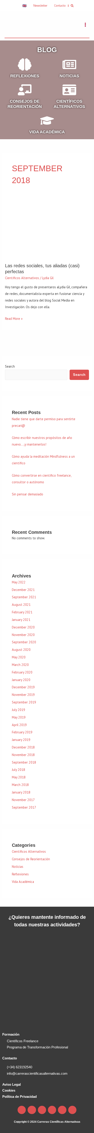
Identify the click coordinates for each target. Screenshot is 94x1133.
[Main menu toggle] (85, 24)
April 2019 (19, 725)
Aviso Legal (11, 1084)
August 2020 (21, 649)
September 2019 (24, 702)
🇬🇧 (24, 5)
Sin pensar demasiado (27, 494)
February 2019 (22, 732)
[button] (72, 5)
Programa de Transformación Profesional (37, 1047)
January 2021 (21, 619)
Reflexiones (24, 76)
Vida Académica (47, 132)
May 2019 (19, 717)
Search (10, 366)
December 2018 (23, 747)
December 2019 (23, 687)
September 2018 (24, 762)
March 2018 (20, 785)
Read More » (14, 318)
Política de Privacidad (19, 1096)
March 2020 (20, 665)
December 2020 (23, 627)
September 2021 (24, 597)
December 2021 (23, 590)
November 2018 (23, 755)
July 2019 (18, 710)
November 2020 (23, 635)
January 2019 (21, 740)
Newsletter (40, 5)
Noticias (69, 76)
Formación (10, 1034)
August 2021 (21, 604)
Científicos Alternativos (22, 278)
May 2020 (19, 657)
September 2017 (24, 807)
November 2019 (23, 694)
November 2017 (23, 800)
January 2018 (21, 792)
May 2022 (19, 582)
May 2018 (19, 777)
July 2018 (18, 769)
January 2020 (21, 680)
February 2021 (22, 612)
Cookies (8, 1090)
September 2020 (24, 642)
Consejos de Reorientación (31, 859)
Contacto (9, 1058)
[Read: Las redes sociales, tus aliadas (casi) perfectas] (47, 229)
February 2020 (22, 672)
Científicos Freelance (22, 1041)
